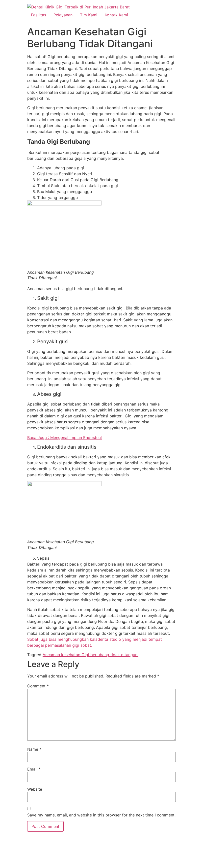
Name (34, 749)
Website (34, 789)
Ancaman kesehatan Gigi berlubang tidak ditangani (90, 654)
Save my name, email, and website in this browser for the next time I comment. (101, 815)
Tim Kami (88, 14)
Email (34, 769)
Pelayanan (63, 14)
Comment (38, 686)
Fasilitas (38, 14)
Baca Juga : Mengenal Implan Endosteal (64, 437)
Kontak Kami (116, 14)
